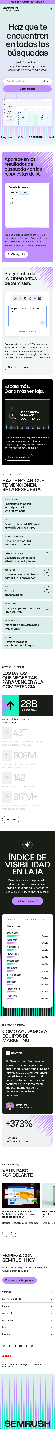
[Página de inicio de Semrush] (10, 9)
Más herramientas (11, 1299)
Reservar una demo (18, 457)
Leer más (11, 819)
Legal (5, 1327)
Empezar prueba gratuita (19, 1280)
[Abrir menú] (51, 9)
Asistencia (7, 1313)
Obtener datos (27, 89)
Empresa (6, 1306)
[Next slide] (14, 1233)
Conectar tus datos (18, 367)
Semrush (6, 1292)
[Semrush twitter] (32, 1346)
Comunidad (8, 1320)
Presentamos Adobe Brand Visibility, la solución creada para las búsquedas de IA (19, 1214)
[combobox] (24, 81)
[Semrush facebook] (26, 1346)
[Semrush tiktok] (15, 1346)
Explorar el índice (25, 901)
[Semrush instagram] (9, 1346)
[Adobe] (6, 1356)
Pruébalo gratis (16, 254)
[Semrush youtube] (21, 1346)
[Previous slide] (5, 1233)
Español (6, 1334)
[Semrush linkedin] (4, 1346)
